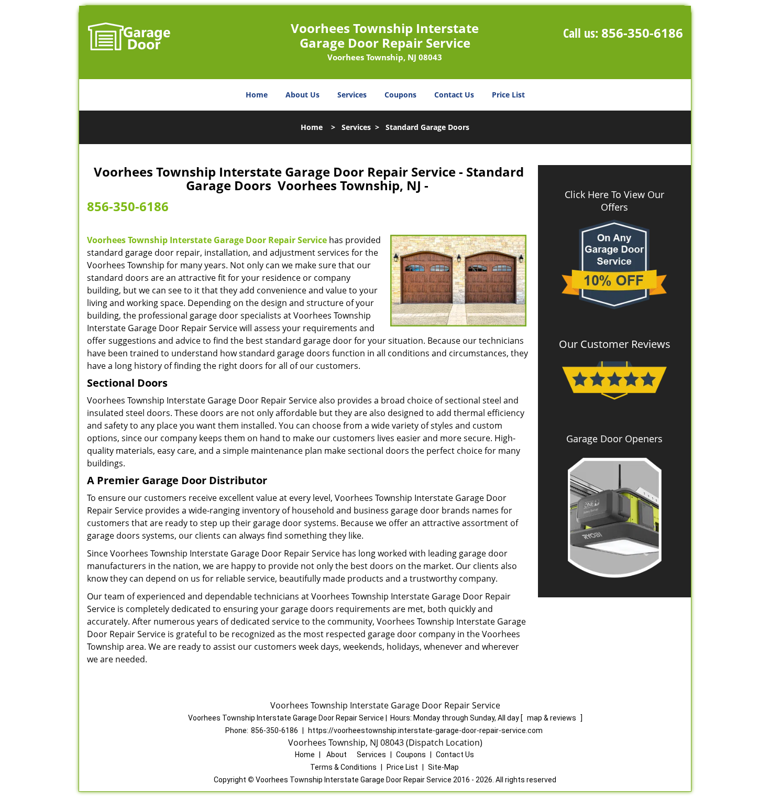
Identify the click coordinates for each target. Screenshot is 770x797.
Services (352, 95)
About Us (302, 95)
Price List (508, 95)
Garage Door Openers (614, 438)
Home (257, 95)
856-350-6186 (642, 32)
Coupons (400, 95)
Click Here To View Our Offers (614, 200)
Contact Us (454, 95)
